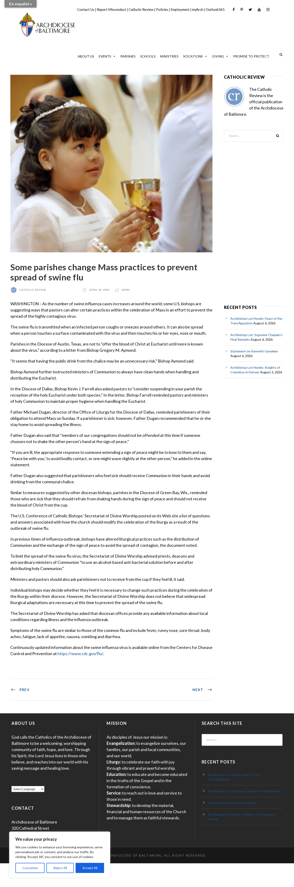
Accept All (89, 868)
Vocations (193, 56)
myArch (197, 9)
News (126, 289)
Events (105, 56)
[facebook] (234, 9)
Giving (218, 56)
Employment (180, 9)
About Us (86, 56)
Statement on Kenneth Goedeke (254, 351)
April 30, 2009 (99, 289)
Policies (162, 9)
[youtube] (259, 9)
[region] (59, 855)
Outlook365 (215, 9)
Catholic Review (141, 9)
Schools (147, 56)
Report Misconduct (111, 9)
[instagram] (267, 9)
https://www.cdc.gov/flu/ (80, 653)
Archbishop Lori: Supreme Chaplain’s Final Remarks (244, 791)
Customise (30, 868)
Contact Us (85, 9)
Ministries (169, 56)
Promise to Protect (251, 56)
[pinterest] (241, 9)
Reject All (60, 868)
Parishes (128, 56)
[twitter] (250, 9)
